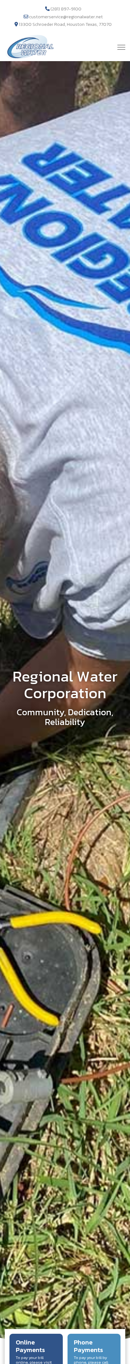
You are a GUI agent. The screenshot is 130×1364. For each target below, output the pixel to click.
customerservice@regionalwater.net (66, 16)
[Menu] (121, 47)
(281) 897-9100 (65, 8)
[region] (65, 702)
